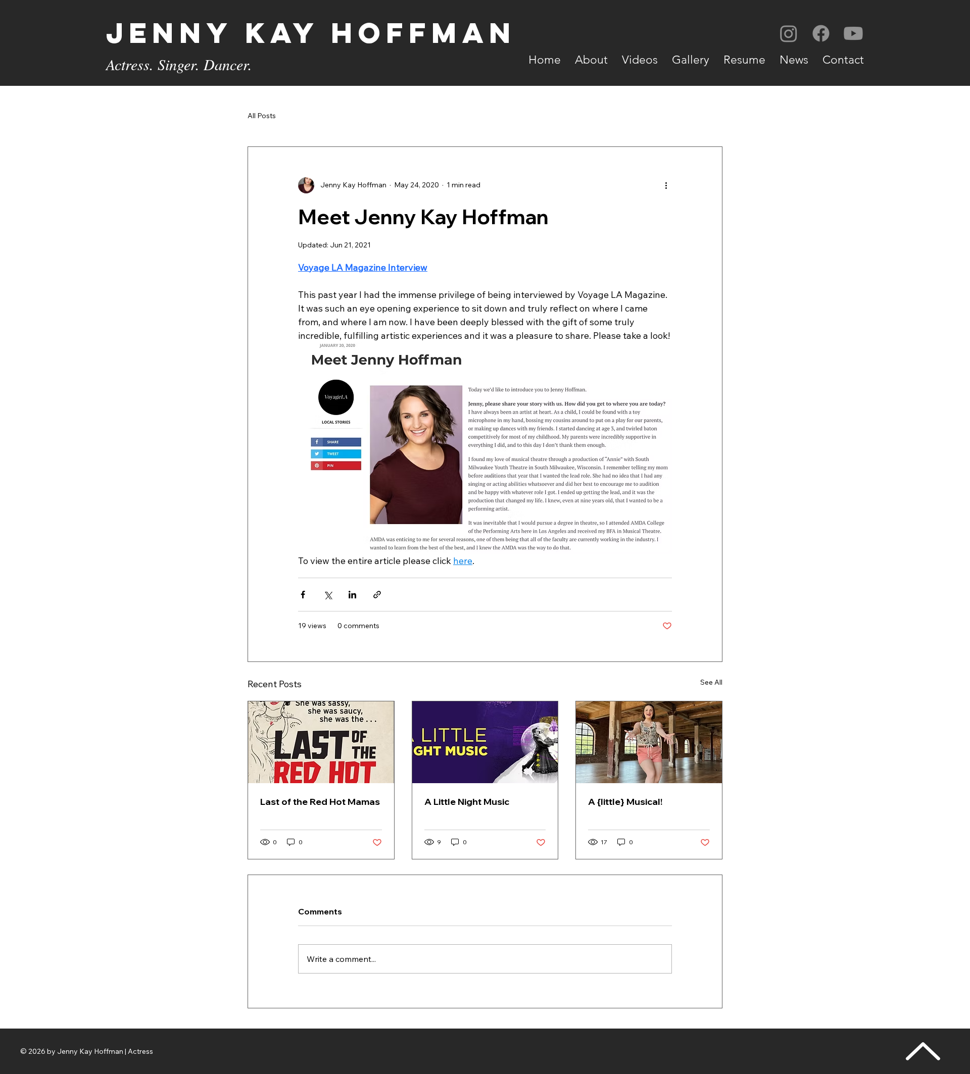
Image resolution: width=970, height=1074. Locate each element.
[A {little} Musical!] (649, 742)
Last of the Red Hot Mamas (320, 801)
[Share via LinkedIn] (352, 594)
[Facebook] (821, 33)
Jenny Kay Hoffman (311, 32)
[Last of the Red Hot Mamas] (321, 742)
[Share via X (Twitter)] (327, 594)
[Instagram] (789, 33)
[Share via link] (377, 594)
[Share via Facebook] (303, 594)
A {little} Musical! (625, 801)
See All (711, 682)
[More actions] (666, 185)
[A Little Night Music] (485, 742)
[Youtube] (853, 33)
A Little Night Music (466, 801)
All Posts (262, 115)
